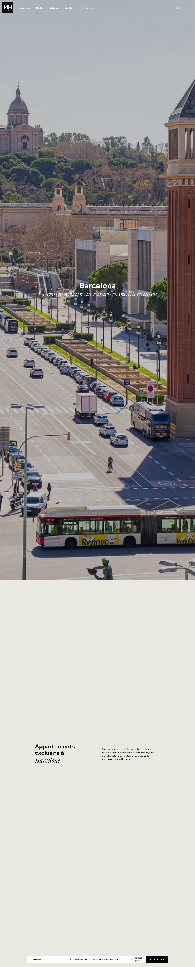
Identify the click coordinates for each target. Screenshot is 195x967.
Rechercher (157, 959)
